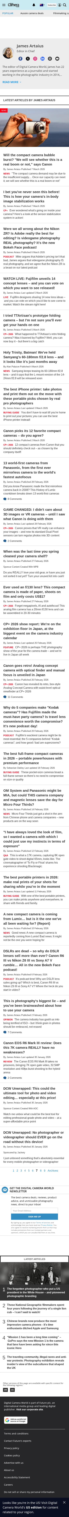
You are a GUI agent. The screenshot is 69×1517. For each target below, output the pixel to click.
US (12, 1389)
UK (5, 1389)
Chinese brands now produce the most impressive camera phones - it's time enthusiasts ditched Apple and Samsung (33, 1325)
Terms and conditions (16, 1433)
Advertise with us (13, 1462)
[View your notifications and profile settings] (33, 5)
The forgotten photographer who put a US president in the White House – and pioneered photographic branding (36, 1293)
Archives (53, 1170)
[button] (3, 5)
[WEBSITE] (50, 58)
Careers (8, 1484)
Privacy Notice (46, 1225)
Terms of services (43, 1222)
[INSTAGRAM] (35, 58)
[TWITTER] (27, 58)
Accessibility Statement (17, 1477)
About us (9, 1470)
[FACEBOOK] (20, 58)
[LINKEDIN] (42, 58)
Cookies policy (12, 1455)
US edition (34, 1507)
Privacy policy (11, 1448)
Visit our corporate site (29, 1409)
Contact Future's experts (17, 1440)
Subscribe (52, 5)
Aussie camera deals (32, 13)
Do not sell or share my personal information (29, 1492)
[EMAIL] (57, 58)
